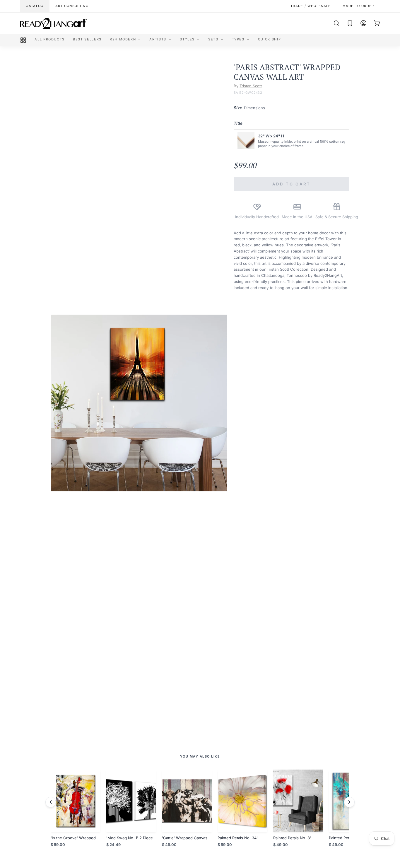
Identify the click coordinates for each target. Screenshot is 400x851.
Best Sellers (87, 39)
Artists (157, 39)
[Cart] (377, 23)
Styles (187, 39)
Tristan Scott (251, 85)
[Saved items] (350, 23)
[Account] (363, 23)
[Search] (336, 23)
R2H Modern (123, 39)
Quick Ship (269, 39)
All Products (50, 39)
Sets (213, 39)
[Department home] (23, 40)
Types (238, 39)
